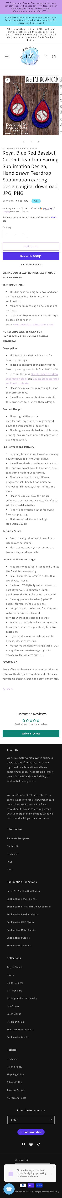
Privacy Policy (14, 1082)
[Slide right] (38, 142)
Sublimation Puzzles (18, 937)
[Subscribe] (50, 1120)
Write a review (31, 733)
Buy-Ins (11, 974)
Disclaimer (13, 853)
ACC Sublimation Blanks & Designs (25, 1191)
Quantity (7, 227)
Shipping (6, 212)
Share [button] (10, 688)
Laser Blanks (14, 1013)
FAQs (9, 861)
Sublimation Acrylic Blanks (22, 898)
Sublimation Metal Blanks (21, 930)
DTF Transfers (14, 990)
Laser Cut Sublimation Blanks (23, 891)
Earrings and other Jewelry (22, 998)
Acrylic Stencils (15, 967)
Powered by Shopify (50, 1191)
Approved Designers (18, 838)
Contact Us (13, 846)
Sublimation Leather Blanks (22, 914)
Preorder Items (15, 1021)
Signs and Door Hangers (20, 1029)
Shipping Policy (15, 1074)
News (10, 869)
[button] (7, 56)
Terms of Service (16, 1090)
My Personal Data (16, 1097)
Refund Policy (14, 1066)
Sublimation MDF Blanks (20, 922)
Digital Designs (15, 982)
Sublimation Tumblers (19, 945)
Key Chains (13, 1006)
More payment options (31, 264)
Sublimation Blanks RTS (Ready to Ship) (29, 906)
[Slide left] (23, 142)
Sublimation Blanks (18, 1037)
